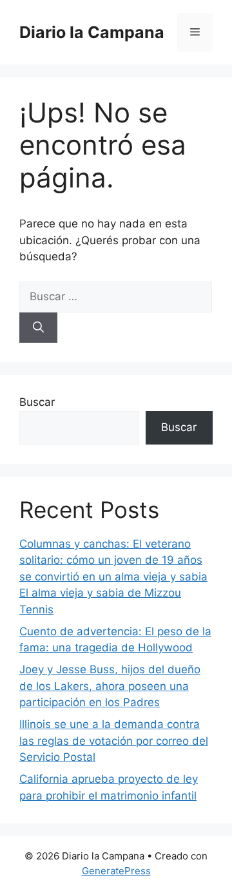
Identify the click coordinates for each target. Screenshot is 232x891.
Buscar (37, 402)
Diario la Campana (91, 32)
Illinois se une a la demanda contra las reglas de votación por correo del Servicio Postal (113, 740)
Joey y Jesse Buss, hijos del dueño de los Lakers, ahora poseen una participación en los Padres (109, 686)
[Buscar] (38, 327)
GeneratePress (116, 871)
